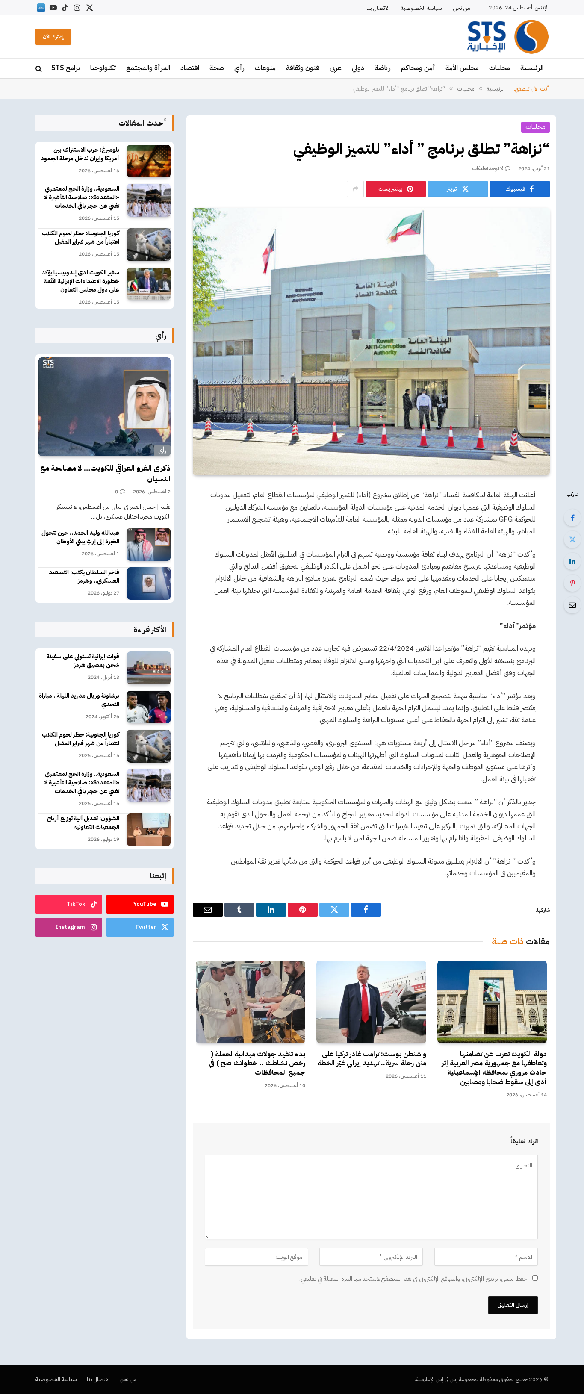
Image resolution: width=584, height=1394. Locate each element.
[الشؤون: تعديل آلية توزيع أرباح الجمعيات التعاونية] (149, 829)
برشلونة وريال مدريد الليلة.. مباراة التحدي (79, 700)
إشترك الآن (53, 37)
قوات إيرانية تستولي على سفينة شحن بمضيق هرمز (83, 660)
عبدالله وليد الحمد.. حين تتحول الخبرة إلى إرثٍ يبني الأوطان (80, 537)
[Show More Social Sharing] (355, 189)
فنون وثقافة (302, 68)
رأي (239, 68)
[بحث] (39, 68)
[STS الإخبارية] (508, 36)
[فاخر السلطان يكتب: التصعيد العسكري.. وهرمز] (149, 583)
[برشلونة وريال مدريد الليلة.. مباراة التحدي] (149, 707)
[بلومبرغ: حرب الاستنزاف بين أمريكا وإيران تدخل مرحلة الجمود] (149, 161)
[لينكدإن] (572, 561)
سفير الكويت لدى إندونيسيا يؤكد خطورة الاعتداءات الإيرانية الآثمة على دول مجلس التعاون (80, 281)
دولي (358, 68)
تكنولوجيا (103, 68)
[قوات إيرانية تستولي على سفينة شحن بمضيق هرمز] (149, 667)
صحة (216, 68)
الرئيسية (531, 68)
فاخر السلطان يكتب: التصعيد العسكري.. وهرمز (84, 576)
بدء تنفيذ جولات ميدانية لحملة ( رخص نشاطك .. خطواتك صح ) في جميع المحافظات (257, 1064)
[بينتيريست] (572, 583)
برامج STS (65, 68)
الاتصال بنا (377, 8)
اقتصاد (189, 68)
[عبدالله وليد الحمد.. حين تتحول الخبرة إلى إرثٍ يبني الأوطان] (149, 544)
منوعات (265, 68)
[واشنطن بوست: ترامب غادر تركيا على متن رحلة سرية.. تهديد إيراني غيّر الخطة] (371, 1002)
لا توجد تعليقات (487, 168)
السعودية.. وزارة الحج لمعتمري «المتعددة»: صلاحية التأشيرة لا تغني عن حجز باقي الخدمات (81, 197)
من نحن (461, 8)
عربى (336, 68)
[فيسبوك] (572, 517)
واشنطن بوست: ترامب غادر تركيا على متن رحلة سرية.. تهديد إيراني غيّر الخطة (371, 1059)
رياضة (383, 68)
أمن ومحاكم (418, 68)
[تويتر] (572, 539)
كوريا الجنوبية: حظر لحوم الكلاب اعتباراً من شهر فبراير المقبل (80, 237)
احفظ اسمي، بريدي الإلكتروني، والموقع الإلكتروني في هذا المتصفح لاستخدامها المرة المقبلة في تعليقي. (413, 1278)
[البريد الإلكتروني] (572, 604)
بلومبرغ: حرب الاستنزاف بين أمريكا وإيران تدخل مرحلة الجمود (80, 154)
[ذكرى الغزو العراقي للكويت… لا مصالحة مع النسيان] (104, 407)
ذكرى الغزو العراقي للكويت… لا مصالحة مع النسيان (105, 473)
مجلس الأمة (462, 68)
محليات (499, 68)
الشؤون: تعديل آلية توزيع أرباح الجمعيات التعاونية (83, 822)
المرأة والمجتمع (148, 68)
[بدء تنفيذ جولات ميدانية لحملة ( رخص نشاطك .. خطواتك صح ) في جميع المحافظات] (250, 1002)
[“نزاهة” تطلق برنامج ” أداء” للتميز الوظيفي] (371, 341)
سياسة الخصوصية (421, 8)
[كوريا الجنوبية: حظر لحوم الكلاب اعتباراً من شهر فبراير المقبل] (149, 244)
